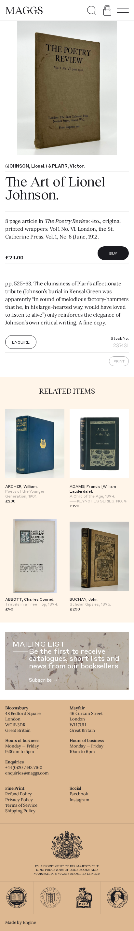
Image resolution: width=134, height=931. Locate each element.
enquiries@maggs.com (27, 773)
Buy (113, 253)
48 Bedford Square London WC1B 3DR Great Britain (23, 722)
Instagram (79, 799)
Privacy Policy (19, 799)
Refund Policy (18, 794)
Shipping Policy (20, 811)
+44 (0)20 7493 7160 (23, 767)
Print (119, 361)
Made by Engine (20, 922)
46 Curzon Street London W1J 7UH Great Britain (86, 722)
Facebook (79, 794)
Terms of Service (21, 805)
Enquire (20, 342)
